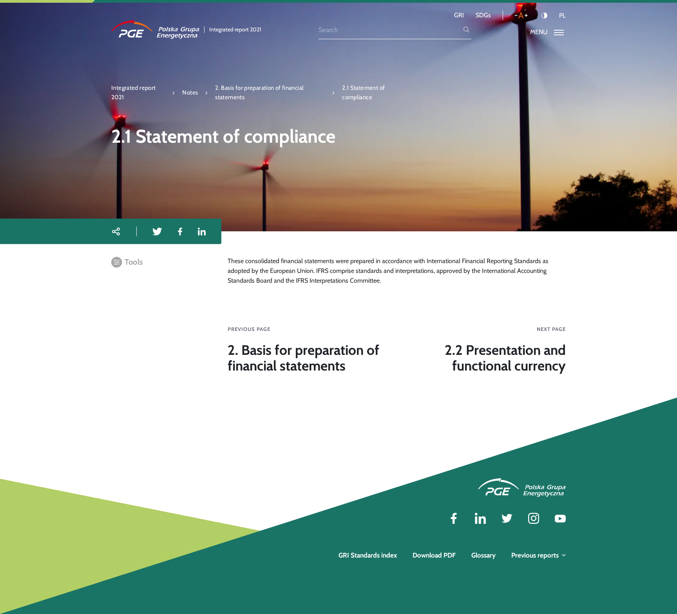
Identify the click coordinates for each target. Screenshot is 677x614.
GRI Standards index (367, 555)
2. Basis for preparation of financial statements (259, 92)
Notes (190, 92)
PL (562, 16)
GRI (459, 15)
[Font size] (521, 15)
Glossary (483, 555)
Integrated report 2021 (133, 92)
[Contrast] (544, 15)
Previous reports (535, 555)
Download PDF (434, 555)
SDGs (483, 15)
